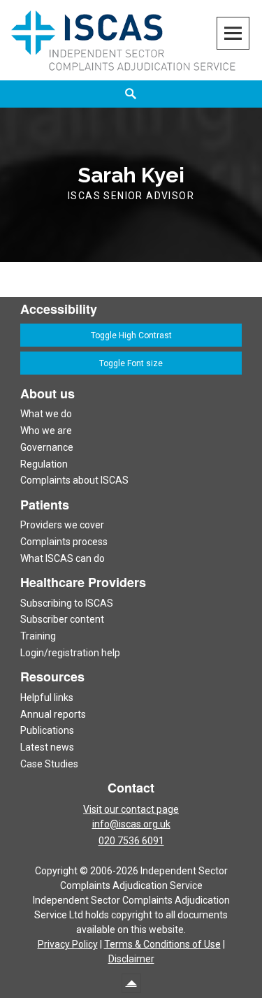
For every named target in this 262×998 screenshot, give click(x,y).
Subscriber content (62, 619)
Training (38, 636)
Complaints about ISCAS (74, 480)
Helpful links (46, 697)
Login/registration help (70, 652)
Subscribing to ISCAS (66, 603)
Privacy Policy (68, 944)
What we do (46, 413)
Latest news (47, 747)
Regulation (44, 464)
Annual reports (53, 714)
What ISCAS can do (62, 558)
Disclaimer (131, 958)
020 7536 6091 (131, 840)
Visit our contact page (131, 809)
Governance (46, 447)
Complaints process (64, 541)
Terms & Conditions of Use (162, 944)
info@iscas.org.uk (131, 824)
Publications (47, 730)
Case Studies (49, 763)
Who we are (46, 430)
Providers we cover (62, 524)
